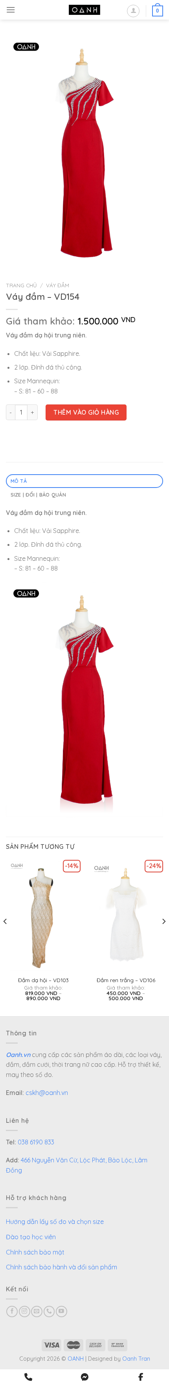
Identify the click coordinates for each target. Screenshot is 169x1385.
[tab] (84, 481)
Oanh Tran (136, 1358)
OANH (76, 1358)
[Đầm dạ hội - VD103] (43, 916)
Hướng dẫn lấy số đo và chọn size (55, 1221)
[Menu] (10, 9)
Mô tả (19, 481)
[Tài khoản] (133, 11)
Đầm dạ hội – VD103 (43, 980)
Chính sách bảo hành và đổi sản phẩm (61, 1267)
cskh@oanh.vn (47, 1093)
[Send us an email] (36, 1311)
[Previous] (5, 937)
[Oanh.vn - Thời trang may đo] (84, 10)
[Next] (163, 937)
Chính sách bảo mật (35, 1252)
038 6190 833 (36, 1142)
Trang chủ (21, 285)
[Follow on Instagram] (24, 1311)
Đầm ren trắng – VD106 (126, 980)
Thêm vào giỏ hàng (86, 412)
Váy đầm (57, 285)
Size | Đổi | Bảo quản (38, 494)
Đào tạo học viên (31, 1237)
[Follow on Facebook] (12, 1311)
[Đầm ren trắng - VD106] (125, 916)
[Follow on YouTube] (61, 1311)
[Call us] (49, 1311)
